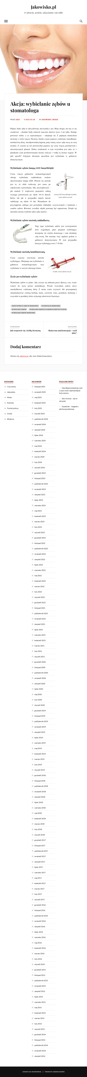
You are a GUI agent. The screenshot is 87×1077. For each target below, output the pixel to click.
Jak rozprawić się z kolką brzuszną (25, 330)
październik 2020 (41, 673)
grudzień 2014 (40, 1034)
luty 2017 (38, 894)
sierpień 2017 (39, 862)
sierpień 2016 (39, 926)
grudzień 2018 (40, 775)
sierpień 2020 (39, 683)
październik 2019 (41, 721)
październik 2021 (41, 613)
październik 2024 (41, 419)
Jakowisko (46, 119)
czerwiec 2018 (40, 808)
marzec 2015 (39, 1018)
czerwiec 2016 (40, 937)
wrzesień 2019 (40, 727)
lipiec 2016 (38, 932)
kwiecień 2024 (40, 451)
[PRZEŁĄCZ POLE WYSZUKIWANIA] (81, 21)
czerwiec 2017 (40, 872)
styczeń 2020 (39, 705)
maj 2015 (38, 1007)
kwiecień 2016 (40, 948)
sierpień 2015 (39, 991)
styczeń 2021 (39, 656)
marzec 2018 (39, 824)
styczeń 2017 (39, 899)
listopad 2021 (39, 608)
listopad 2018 (39, 781)
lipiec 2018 (38, 802)
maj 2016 (38, 943)
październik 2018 (41, 786)
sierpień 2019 (39, 732)
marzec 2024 (39, 457)
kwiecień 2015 (40, 1013)
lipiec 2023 (38, 500)
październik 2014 (41, 1045)
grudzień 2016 (40, 905)
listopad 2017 (39, 845)
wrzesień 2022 (40, 554)
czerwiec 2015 (40, 1002)
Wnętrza (10, 419)
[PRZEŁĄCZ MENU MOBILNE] (6, 21)
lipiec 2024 (38, 435)
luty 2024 (38, 462)
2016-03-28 (30, 119)
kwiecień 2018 (40, 818)
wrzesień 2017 (40, 856)
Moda (9, 397)
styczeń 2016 (39, 964)
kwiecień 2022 (40, 581)
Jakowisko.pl (43, 7)
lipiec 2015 (38, 997)
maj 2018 (38, 813)
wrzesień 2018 (40, 791)
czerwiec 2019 (40, 743)
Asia (18, 119)
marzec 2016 (39, 953)
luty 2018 (38, 829)
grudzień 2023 (40, 473)
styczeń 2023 (39, 532)
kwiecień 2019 (40, 754)
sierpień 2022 (39, 559)
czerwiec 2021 (40, 635)
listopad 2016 (39, 910)
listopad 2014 (39, 1040)
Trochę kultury (12, 408)
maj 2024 (38, 446)
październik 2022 (41, 548)
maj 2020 (38, 694)
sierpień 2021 (39, 624)
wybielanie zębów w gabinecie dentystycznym (48, 309)
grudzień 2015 (40, 970)
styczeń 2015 (39, 1029)
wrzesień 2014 (40, 1051)
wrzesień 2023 (40, 489)
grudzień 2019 (40, 710)
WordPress (36, 1072)
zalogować (24, 356)
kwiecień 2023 (40, 516)
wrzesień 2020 (40, 678)
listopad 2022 (39, 543)
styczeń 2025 (39, 413)
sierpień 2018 (39, 797)
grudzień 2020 (40, 662)
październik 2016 (41, 916)
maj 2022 (38, 575)
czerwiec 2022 (40, 570)
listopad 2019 (39, 716)
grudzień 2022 (40, 538)
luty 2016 (38, 959)
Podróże (10, 403)
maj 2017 (38, 878)
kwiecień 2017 (40, 883)
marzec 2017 (39, 889)
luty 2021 (38, 651)
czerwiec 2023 (40, 505)
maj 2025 (38, 397)
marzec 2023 (39, 521)
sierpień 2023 (39, 494)
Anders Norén (59, 1072)
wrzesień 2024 (40, 424)
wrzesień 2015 (40, 986)
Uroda (55, 119)
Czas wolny (11, 386)
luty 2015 (38, 1024)
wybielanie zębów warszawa (23, 312)
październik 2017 (41, 851)
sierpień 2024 (39, 430)
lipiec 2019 (38, 737)
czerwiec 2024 (40, 440)
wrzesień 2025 (40, 392)
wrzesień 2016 (40, 921)
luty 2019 (38, 764)
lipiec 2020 (38, 689)
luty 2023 (38, 527)
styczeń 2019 (39, 770)
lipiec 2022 (38, 565)
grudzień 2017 (40, 840)
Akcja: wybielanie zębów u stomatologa (40, 106)
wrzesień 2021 (40, 619)
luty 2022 (38, 592)
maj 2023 (38, 511)
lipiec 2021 (38, 629)
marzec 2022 (39, 586)
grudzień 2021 (40, 602)
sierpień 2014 (39, 1056)
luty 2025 (38, 408)
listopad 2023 (39, 478)
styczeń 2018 (39, 835)
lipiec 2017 (38, 867)
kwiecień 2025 (40, 403)
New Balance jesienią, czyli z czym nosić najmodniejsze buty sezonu (70, 390)
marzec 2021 (39, 646)
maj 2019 (38, 748)
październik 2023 (41, 484)
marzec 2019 (39, 759)
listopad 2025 (39, 386)
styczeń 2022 (39, 597)
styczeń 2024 (39, 467)
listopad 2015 (39, 975)
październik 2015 (41, 980)
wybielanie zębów (19, 309)
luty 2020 (38, 700)
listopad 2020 (39, 667)
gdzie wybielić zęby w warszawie (25, 306)
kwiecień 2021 (40, 640)
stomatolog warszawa (51, 306)
